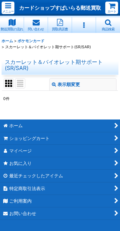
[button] (8, 8)
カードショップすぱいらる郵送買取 (60, 7)
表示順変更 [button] (69, 84)
